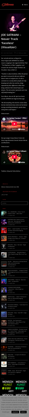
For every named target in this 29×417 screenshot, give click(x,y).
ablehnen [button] (23, 412)
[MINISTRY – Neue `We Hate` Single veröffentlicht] (4, 246)
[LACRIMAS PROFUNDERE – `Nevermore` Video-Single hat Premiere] (4, 290)
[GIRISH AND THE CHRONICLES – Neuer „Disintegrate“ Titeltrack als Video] (4, 340)
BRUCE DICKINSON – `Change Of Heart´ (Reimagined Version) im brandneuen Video (18, 272)
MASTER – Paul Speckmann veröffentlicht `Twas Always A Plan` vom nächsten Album (17, 322)
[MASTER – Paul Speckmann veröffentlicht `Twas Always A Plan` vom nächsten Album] (4, 323)
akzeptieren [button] (15, 412)
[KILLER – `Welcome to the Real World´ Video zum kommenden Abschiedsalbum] (4, 264)
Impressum (21, 415)
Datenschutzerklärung (11, 415)
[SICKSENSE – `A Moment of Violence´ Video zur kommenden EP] (4, 348)
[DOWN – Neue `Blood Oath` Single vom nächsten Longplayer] (4, 372)
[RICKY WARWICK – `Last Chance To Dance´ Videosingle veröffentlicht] (4, 364)
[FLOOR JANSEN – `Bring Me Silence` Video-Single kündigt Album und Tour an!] (4, 255)
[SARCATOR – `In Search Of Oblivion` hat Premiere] (4, 356)
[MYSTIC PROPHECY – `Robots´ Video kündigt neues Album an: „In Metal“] (4, 238)
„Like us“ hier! (4, 194)
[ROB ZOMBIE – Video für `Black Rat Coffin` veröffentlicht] (4, 281)
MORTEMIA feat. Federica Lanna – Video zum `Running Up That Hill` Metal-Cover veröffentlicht (16, 221)
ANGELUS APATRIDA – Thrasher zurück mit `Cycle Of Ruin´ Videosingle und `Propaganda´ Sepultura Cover (17, 331)
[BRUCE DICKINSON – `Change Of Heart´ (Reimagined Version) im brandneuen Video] (4, 273)
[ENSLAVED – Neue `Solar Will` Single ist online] (4, 314)
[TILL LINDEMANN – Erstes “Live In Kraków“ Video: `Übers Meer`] (4, 213)
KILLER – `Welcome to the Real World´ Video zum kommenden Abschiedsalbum (17, 263)
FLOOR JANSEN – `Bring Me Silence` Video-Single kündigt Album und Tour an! (17, 254)
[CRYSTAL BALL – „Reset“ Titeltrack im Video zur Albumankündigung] (4, 298)
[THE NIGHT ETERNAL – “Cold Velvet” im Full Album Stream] (4, 306)
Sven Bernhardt (7, 53)
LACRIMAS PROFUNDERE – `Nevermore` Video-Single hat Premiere (15, 289)
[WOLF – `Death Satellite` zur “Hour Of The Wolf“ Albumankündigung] (4, 230)
